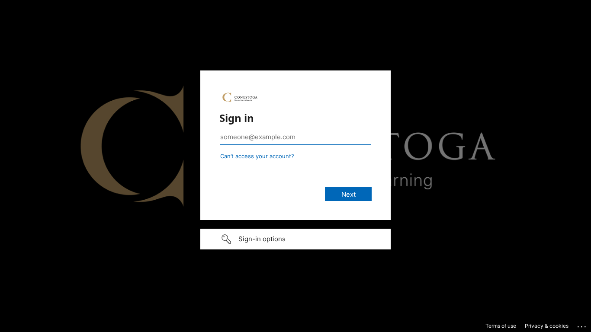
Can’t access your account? (257, 156)
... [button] (582, 324)
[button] (295, 239)
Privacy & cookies (547, 325)
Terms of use (500, 325)
